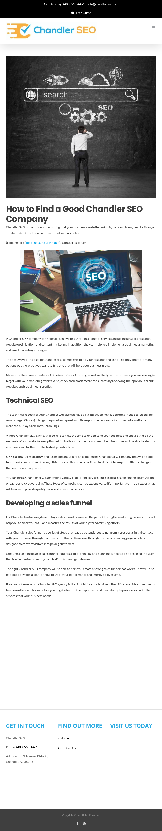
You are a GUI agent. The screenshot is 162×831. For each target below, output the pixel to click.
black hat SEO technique (42, 242)
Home (64, 738)
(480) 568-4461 (74, 4)
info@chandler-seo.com (103, 4)
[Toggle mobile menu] (154, 28)
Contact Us (68, 748)
